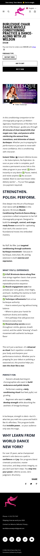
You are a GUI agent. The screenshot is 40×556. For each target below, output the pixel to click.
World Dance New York (14, 550)
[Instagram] (11, 539)
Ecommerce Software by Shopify (12, 552)
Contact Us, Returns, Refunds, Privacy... (15, 524)
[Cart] (34, 11)
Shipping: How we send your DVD (14, 520)
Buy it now (20, 69)
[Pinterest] (18, 539)
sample (31, 182)
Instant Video (9, 57)
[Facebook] (5, 539)
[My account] (30, 11)
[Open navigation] (5, 11)
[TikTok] (25, 539)
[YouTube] (31, 539)
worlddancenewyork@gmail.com (13, 528)
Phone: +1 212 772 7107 (10, 516)
